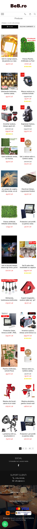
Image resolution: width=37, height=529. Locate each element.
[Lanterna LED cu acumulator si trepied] (9, 423)
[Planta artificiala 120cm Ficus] (9, 355)
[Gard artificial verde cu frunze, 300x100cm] (9, 146)
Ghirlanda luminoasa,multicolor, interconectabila (9, 299)
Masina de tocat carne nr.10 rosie (9, 402)
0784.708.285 (19, 478)
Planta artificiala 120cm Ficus (9, 370)
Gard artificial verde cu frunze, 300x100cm (9, 158)
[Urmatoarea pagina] (32, 448)
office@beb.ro (20, 481)
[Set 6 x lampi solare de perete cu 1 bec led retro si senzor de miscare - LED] (9, 46)
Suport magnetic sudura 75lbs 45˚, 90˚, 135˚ (28, 299)
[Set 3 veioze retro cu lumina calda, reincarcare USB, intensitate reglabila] (28, 146)
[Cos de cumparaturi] (30, 14)
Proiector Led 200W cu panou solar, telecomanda (27, 223)
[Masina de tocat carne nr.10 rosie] (9, 391)
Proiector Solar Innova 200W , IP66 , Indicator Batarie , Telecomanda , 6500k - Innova (9, 332)
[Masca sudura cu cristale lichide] (28, 81)
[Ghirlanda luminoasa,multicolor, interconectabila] (9, 287)
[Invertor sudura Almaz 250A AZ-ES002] (9, 113)
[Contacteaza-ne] (25, 14)
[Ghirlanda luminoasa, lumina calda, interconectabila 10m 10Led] (9, 81)
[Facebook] (18, 465)
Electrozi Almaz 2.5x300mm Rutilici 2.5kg (28, 190)
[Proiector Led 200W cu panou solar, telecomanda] (28, 211)
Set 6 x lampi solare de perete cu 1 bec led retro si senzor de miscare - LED (9, 60)
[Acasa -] (18, 6)
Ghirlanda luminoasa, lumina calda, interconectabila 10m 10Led (9, 93)
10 (30, 448)
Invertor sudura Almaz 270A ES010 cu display (28, 332)
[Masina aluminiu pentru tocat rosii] (28, 391)
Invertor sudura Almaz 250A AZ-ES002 (9, 125)
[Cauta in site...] (35, 14)
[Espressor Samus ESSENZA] (28, 113)
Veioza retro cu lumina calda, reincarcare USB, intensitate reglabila (28, 370)
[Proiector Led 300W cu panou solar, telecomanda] (28, 423)
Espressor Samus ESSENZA (27, 125)
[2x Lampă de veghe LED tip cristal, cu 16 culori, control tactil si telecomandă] (9, 178)
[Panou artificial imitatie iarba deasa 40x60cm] (9, 211)
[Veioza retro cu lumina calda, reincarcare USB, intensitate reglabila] (28, 355)
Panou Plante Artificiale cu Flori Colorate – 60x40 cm (28, 60)
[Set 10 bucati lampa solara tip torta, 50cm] (9, 250)
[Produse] (2, 14)
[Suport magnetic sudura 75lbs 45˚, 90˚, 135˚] (28, 287)
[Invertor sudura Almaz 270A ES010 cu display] (28, 320)
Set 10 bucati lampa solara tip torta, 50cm (9, 267)
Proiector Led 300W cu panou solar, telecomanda (27, 435)
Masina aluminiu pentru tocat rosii (27, 402)
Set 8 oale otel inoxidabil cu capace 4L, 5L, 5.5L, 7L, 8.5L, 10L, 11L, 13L (28, 267)
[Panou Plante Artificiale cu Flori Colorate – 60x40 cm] (28, 45)
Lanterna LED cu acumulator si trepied (9, 435)
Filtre (10, 27)
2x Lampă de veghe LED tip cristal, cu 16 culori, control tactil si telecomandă (9, 190)
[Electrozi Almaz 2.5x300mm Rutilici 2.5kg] (28, 178)
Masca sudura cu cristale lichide (27, 93)
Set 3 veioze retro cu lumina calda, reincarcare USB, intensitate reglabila (28, 158)
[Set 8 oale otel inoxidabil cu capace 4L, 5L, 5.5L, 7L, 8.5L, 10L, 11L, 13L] (28, 249)
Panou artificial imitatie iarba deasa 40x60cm (9, 223)
